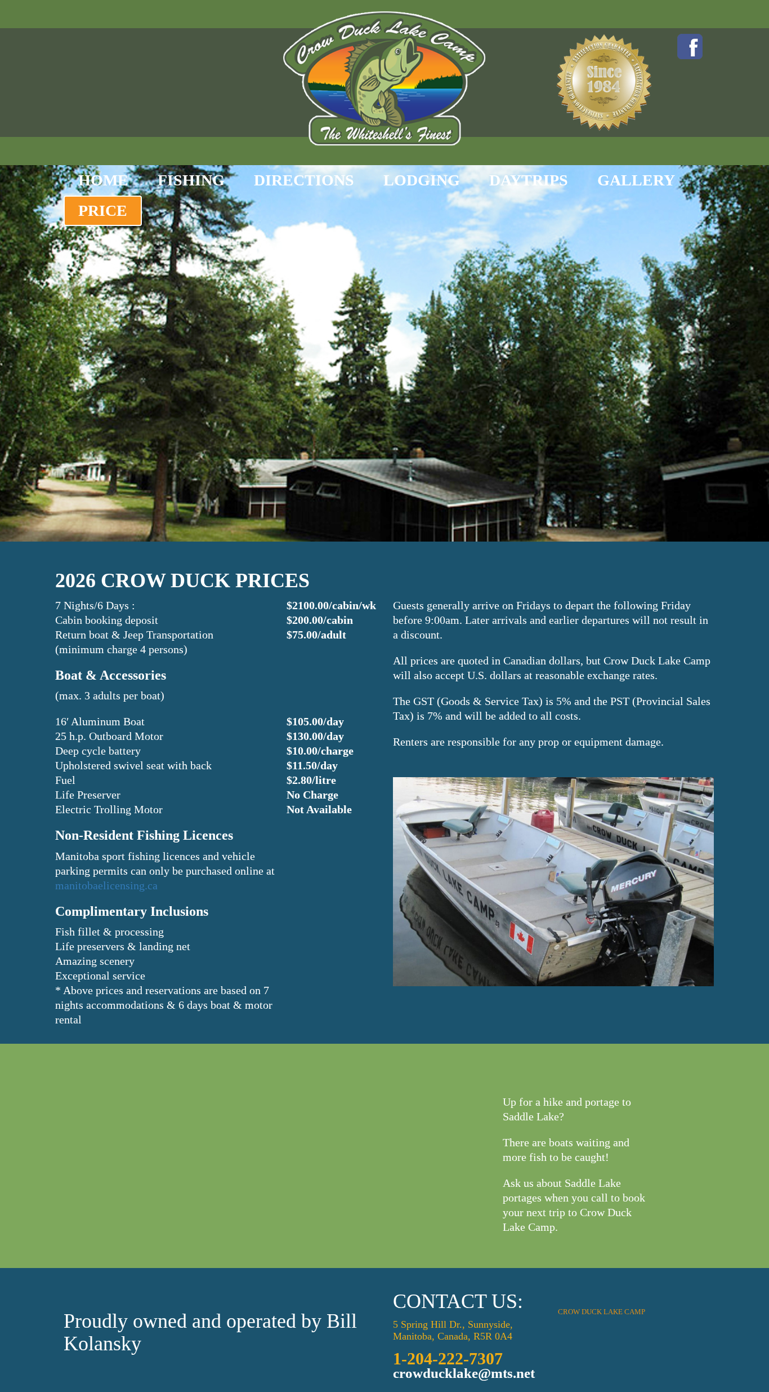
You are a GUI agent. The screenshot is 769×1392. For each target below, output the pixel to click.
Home (103, 180)
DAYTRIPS (528, 180)
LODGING (421, 180)
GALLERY (636, 180)
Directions (304, 180)
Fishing (191, 180)
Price (102, 210)
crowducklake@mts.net (464, 1373)
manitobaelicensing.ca (106, 885)
